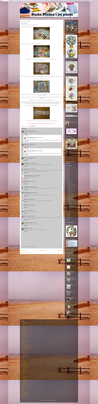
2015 (67, 179)
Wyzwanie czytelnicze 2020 (26, 393)
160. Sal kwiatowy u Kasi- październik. (71, 187)
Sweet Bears (24, 377)
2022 (67, 170)
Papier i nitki (69, 290)
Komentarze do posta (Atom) (29, 252)
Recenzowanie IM (25, 356)
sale (22, 373)
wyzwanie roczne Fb (25, 394)
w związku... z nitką (70, 310)
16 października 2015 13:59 (39, 150)
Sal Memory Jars (24, 365)
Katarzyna (25, 131)
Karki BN (23, 333)
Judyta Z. (25, 157)
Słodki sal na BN (24, 374)
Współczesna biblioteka (28, 175)
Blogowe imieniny (24, 322)
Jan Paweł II (24, 332)
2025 (67, 166)
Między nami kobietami (25, 341)
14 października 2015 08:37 (32, 181)
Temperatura (24, 378)
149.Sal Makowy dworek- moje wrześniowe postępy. (71, 206)
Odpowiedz (25, 133)
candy (23, 324)
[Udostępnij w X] (32, 126)
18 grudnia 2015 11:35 (29, 228)
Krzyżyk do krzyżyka (70, 271)
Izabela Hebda (26, 163)
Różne (23, 358)
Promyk (25, 199)
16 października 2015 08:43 (31, 199)
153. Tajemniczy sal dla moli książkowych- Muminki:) (71, 200)
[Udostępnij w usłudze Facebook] (33, 126)
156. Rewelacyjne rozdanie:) (71, 194)
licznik (23, 340)
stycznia (68, 218)
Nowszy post (23, 250)
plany (23, 351)
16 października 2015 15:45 (31, 216)
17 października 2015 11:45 (32, 222)
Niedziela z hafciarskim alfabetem (27, 346)
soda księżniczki (24, 376)
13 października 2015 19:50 (32, 131)
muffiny (23, 342)
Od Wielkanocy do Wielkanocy (26, 348)
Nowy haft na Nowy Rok (25, 347)
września (68, 208)
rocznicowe (24, 357)
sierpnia (68, 209)
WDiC (23, 386)
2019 (67, 174)
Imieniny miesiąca (25, 331)
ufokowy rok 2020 (24, 385)
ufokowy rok (24, 384)
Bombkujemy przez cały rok (26, 323)
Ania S (25, 216)
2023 (67, 169)
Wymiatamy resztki (25, 392)
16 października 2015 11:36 (30, 210)
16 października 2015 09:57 (31, 204)
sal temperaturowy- (25, 367)
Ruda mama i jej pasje (69, 250)
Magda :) (25, 204)
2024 (67, 168)
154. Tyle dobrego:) (70, 198)
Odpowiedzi (27, 135)
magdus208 (26, 222)
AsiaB (25, 228)
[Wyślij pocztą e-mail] (30, 126)
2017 (67, 177)
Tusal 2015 (24, 382)
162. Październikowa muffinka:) (72, 184)
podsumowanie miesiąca (26, 355)
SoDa (23, 375)
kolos (23, 338)
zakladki (23, 395)
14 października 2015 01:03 (33, 163)
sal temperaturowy (25, 366)
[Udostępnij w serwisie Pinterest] (34, 126)
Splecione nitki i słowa (70, 277)
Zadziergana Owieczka (70, 297)
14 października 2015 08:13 (36, 175)
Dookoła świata (24, 330)
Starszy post (59, 250)
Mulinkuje (25, 181)
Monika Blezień (26, 192)
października (69, 183)
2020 (67, 173)
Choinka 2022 (24, 328)
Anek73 (25, 144)
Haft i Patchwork (69, 284)
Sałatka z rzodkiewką (73, 304)
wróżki (23, 390)
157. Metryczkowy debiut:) (71, 193)
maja (68, 213)
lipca (68, 210)
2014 (67, 220)
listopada (68, 182)
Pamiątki (23, 349)
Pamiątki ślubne (24, 350)
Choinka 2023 (24, 329)
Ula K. (25, 210)
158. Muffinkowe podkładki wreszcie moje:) (71, 192)
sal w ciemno (24, 368)
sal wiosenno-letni (25, 369)
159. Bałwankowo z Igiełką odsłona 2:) (71, 190)
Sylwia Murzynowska (30, 137)
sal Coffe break (24, 360)
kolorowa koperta (24, 337)
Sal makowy (24, 364)
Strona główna (42, 250)
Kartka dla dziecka (73, 265)
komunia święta (24, 339)
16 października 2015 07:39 (33, 192)
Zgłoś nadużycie (68, 136)
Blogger (55, 400)
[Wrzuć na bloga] (31, 126)
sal (22, 359)
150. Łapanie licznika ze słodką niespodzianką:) (72, 204)
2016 (67, 178)
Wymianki (23, 391)
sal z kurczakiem (24, 372)
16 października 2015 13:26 (39, 137)
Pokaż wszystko (75, 316)
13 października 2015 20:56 (31, 157)
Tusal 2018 (24, 383)
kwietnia (68, 214)
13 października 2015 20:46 (31, 144)
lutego (68, 217)
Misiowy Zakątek (69, 264)
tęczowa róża (24, 381)
